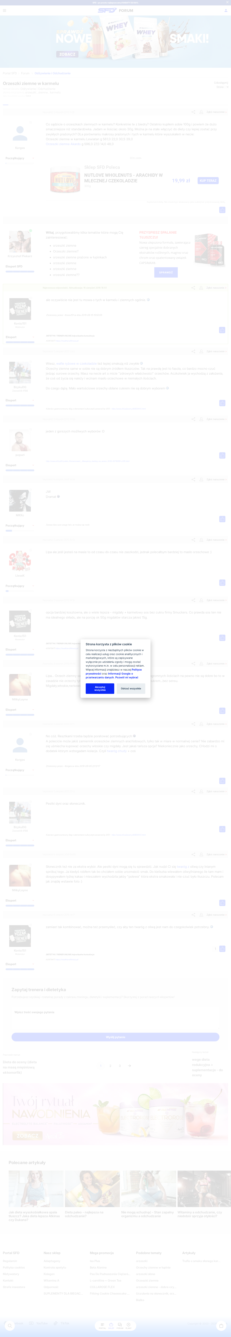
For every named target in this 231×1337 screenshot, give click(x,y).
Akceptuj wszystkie (100, 688)
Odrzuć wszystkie (131, 688)
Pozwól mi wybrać (126, 677)
